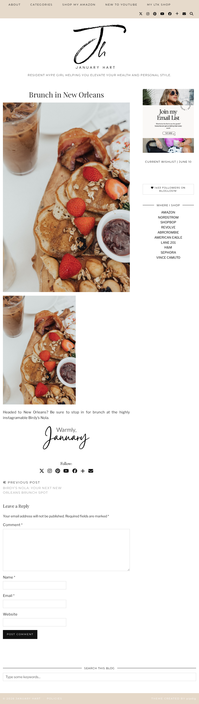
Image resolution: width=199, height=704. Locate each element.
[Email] (184, 13)
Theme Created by (173, 698)
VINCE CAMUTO (168, 257)
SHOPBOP (168, 222)
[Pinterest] (155, 13)
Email (9, 596)
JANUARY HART (28, 698)
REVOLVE (168, 227)
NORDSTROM (168, 217)
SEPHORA (168, 252)
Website (10, 614)
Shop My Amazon (79, 4)
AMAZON (168, 212)
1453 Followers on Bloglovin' (169, 189)
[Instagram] (148, 13)
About (14, 4)
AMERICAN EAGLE (168, 237)
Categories (41, 4)
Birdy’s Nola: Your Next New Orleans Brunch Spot (32, 487)
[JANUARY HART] (99, 35)
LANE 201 (168, 242)
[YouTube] (162, 13)
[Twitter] (141, 13)
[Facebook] (170, 13)
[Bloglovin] (177, 13)
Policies (54, 698)
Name (9, 577)
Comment (13, 525)
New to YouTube (121, 4)
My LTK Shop (159, 4)
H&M (168, 247)
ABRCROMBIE (168, 232)
